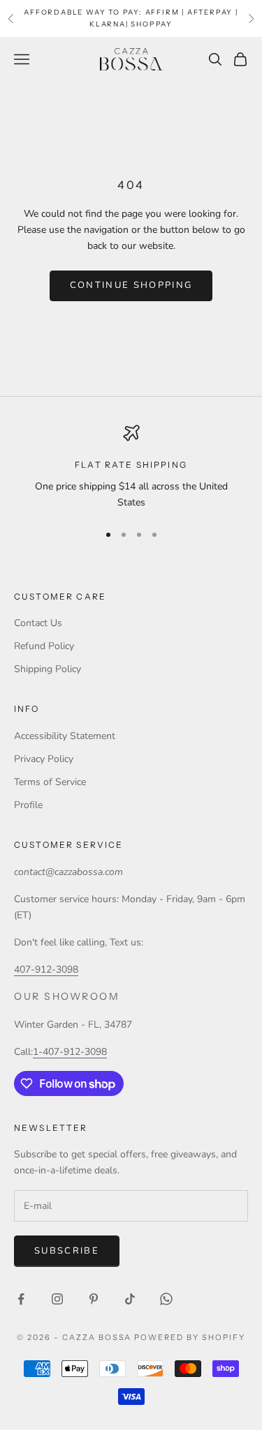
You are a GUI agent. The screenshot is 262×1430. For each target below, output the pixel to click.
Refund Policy (44, 646)
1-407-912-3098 (70, 1051)
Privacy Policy (43, 759)
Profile (28, 805)
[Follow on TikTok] (130, 1299)
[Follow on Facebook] (21, 1299)
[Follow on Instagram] (57, 1299)
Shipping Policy (47, 669)
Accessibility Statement (64, 736)
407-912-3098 (46, 969)
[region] (131, 467)
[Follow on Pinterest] (94, 1299)
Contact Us (38, 623)
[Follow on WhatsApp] (166, 1299)
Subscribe (66, 1251)
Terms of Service (50, 782)
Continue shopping (131, 285)
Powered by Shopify (189, 1337)
